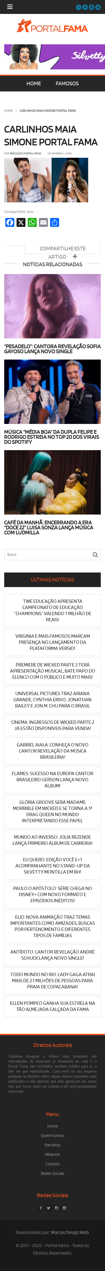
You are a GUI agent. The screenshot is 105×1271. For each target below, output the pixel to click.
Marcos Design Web (70, 1232)
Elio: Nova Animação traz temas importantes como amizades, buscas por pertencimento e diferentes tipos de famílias (52, 926)
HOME (34, 84)
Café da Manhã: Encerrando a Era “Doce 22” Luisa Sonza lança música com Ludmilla (48, 527)
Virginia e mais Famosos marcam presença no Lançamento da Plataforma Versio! (52, 642)
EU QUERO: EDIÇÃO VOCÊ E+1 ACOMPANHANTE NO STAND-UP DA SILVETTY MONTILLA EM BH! (52, 866)
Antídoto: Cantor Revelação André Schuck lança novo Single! (52, 955)
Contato (52, 1164)
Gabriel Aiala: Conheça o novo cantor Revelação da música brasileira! (52, 751)
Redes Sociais (52, 1173)
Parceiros (52, 1145)
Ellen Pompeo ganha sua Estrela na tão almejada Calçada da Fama (52, 1006)
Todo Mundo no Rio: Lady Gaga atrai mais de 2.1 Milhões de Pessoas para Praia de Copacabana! (52, 980)
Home (8, 111)
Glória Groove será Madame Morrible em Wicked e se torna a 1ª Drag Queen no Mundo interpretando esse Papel (52, 811)
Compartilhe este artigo (63, 250)
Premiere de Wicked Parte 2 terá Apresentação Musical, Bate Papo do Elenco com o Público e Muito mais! (52, 671)
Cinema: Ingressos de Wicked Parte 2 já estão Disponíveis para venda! (52, 725)
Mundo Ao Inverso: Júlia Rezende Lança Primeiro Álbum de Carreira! (53, 840)
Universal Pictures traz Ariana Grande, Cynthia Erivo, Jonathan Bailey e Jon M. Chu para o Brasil (52, 700)
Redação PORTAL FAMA (25, 153)
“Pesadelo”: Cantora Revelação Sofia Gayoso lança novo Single (52, 349)
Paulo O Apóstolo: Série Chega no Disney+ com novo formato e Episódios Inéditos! (52, 894)
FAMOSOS (67, 84)
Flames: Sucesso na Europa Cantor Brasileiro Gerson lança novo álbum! (52, 780)
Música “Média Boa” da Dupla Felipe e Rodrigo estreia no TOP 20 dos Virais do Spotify (51, 437)
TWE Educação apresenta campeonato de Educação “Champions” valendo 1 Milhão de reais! (52, 610)
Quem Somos (52, 1135)
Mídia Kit (52, 1154)
